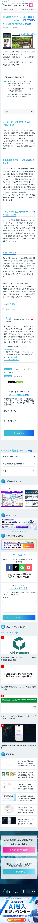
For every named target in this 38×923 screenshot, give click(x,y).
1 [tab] (13, 531)
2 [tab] (15, 531)
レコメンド (10, 372)
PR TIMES (11, 304)
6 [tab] (25, 531)
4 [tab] (20, 531)
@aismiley (14, 357)
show (32, 112)
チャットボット (17, 369)
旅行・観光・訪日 (18, 376)
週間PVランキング (7, 632)
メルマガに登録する (11, 359)
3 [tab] (17, 531)
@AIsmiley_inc (27, 352)
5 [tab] (22, 531)
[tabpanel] (19, 523)
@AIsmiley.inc (9, 349)
